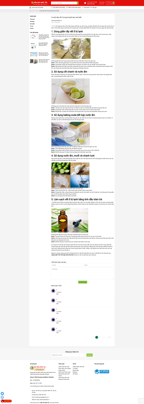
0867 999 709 (91, 4)
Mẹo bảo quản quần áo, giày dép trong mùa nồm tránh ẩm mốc (44, 61)
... (106, 337)
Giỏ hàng (75, 374)
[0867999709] (2, 401)
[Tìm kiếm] (77, 3)
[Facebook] (2, 393)
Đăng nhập (101, 3)
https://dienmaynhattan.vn (43, 399)
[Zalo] (2, 397)
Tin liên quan (34, 32)
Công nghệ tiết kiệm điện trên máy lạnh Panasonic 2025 (43, 44)
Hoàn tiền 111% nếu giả (90, 7)
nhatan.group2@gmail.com (42, 397)
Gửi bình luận (82, 282)
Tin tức (31, 26)
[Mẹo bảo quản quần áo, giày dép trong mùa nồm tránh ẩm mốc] (34, 61)
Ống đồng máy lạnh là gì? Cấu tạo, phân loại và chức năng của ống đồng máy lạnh (44, 36)
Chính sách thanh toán (64, 372)
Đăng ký (89, 355)
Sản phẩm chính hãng (59, 7)
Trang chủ (32, 19)
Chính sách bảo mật (63, 366)
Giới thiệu (32, 21)
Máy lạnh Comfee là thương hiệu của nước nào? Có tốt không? (44, 54)
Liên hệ (31, 28)
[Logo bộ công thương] (101, 371)
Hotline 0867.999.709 (78, 366)
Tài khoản (102, 2)
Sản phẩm (32, 23)
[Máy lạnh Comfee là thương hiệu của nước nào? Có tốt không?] (34, 54)
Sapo (57, 402)
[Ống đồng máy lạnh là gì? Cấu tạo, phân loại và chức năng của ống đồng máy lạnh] (34, 36)
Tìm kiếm (75, 368)
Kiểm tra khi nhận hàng (74, 7)
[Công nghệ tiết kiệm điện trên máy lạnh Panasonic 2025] (34, 46)
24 (109, 337)
